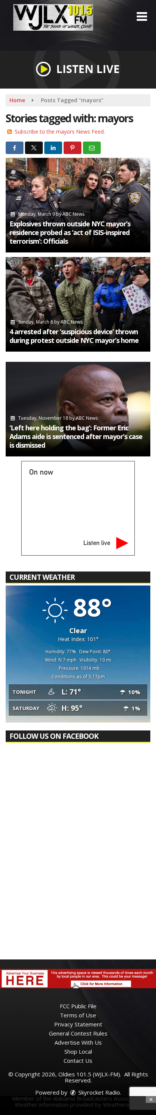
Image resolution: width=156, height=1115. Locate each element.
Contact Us (78, 1060)
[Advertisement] (78, 978)
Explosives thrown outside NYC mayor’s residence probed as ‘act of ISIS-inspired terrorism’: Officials (69, 232)
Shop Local (78, 1051)
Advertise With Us (78, 1042)
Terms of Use (78, 1015)
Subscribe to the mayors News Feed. (60, 131)
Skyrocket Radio (98, 1092)
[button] (141, 17)
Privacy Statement (78, 1024)
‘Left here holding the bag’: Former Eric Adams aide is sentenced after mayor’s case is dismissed (75, 436)
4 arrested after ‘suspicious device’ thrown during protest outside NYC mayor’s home (74, 336)
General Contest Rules (78, 1033)
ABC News (73, 214)
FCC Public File (78, 1006)
